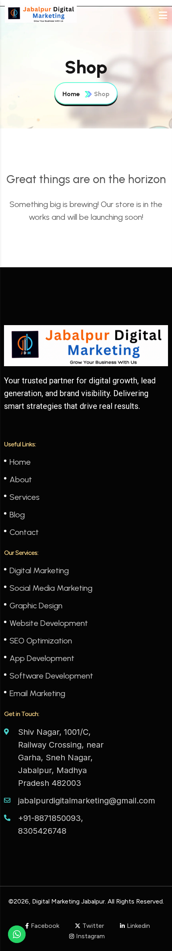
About (21, 479)
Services (25, 497)
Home (71, 94)
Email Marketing (37, 693)
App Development (42, 658)
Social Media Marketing (51, 588)
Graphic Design (36, 605)
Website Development (49, 623)
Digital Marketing (39, 570)
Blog (17, 514)
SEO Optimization (41, 640)
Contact (24, 532)
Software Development (51, 676)
